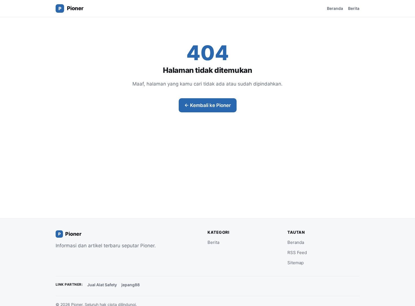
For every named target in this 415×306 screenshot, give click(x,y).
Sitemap (295, 262)
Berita (353, 8)
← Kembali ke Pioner (207, 105)
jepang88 (130, 284)
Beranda (335, 8)
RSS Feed (297, 252)
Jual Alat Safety (102, 284)
